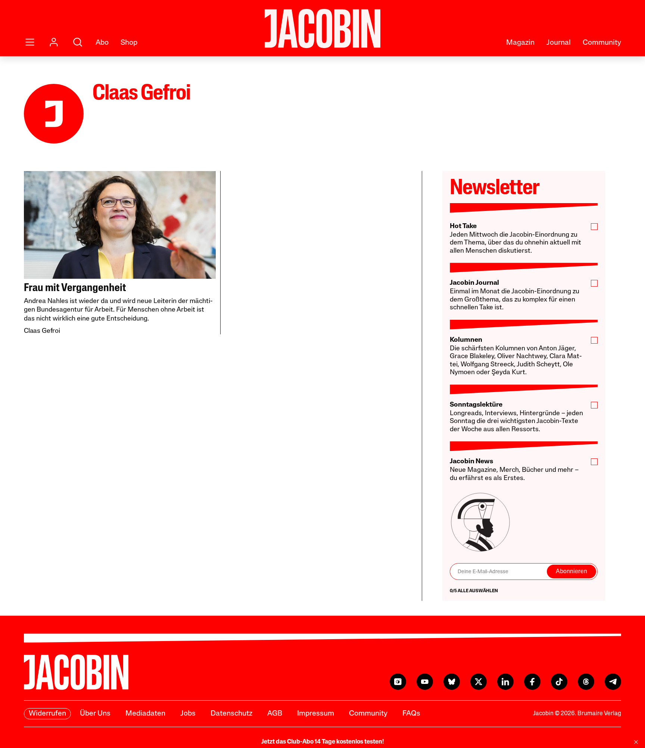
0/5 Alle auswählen (474, 591)
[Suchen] (78, 42)
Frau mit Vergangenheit (75, 288)
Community (602, 43)
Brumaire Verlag (599, 714)
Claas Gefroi (42, 331)
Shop (129, 43)
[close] (636, 742)
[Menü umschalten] (30, 42)
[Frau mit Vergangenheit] (120, 225)
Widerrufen (47, 713)
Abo (102, 43)
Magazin (520, 43)
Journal (558, 43)
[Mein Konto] (54, 42)
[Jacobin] (322, 28)
